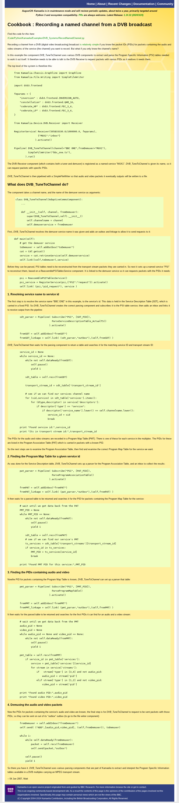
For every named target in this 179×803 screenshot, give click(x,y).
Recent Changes (119, 4)
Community (165, 4)
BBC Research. (88, 787)
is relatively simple (89, 44)
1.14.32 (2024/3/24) (133, 15)
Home (91, 4)
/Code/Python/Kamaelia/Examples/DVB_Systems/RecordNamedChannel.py (46, 38)
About (101, 4)
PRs (81, 15)
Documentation (144, 4)
